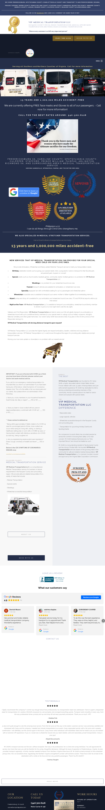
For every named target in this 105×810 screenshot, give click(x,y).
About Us (26, 534)
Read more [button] (43, 625)
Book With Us (84, 38)
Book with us (26, 558)
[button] (1, 620)
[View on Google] (6, 611)
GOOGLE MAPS (14, 53)
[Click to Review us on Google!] (24, 184)
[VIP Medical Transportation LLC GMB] (30, 53)
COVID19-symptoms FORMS (15, 454)
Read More (52, 781)
